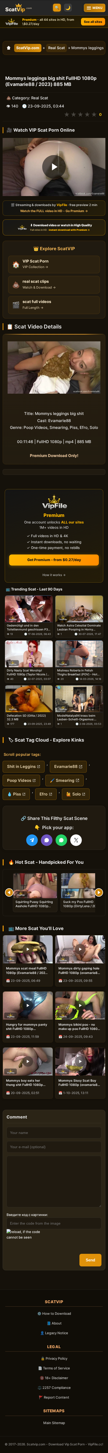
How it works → (54, 575)
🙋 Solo (73, 794)
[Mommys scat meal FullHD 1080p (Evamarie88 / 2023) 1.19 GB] (28, 949)
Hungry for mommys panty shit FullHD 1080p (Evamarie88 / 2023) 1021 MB (26, 1027)
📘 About (54, 1323)
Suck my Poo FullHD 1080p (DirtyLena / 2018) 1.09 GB (82, 906)
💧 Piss (14, 794)
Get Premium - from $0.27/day (54, 560)
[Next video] (99, 892)
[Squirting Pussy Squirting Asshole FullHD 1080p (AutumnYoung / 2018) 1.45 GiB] (35, 885)
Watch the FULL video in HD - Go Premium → (54, 211)
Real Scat (56, 47)
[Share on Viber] (46, 840)
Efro (43, 794)
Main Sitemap (54, 1423)
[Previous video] (9, 892)
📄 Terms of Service (54, 1368)
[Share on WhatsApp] (61, 840)
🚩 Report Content (54, 1397)
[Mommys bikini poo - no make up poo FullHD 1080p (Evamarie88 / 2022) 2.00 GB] (80, 1006)
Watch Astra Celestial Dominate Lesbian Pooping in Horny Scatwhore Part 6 (79, 627)
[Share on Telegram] (32, 840)
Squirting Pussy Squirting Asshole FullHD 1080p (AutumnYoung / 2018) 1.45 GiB (34, 908)
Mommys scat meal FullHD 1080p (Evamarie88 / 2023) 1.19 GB (27, 970)
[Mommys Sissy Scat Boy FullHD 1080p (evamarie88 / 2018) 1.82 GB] (80, 1062)
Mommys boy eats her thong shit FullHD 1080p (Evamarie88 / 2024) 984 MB (25, 1083)
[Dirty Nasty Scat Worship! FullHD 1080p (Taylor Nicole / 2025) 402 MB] (29, 653)
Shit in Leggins (21, 766)
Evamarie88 (66, 766)
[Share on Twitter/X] (76, 840)
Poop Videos (19, 780)
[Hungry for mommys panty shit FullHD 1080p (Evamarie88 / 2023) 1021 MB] (28, 1006)
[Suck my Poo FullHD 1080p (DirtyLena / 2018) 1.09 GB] (83, 885)
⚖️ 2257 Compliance (54, 1387)
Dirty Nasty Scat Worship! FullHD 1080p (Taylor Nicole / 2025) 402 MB (27, 672)
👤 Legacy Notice (54, 1333)
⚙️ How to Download (54, 1313)
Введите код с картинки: (27, 1215)
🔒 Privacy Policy (54, 1358)
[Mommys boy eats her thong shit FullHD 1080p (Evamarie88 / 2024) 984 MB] (28, 1062)
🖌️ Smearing (62, 780)
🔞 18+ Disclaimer (54, 1378)
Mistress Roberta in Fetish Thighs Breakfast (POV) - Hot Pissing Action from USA (77, 672)
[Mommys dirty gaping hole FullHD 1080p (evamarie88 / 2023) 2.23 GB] (80, 949)
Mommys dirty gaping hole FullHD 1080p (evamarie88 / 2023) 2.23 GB (80, 970)
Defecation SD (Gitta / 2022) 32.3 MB (26, 717)
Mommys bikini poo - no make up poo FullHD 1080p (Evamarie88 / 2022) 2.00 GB (79, 1027)
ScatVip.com (27, 47)
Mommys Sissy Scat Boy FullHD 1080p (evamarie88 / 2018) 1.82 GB (80, 1083)
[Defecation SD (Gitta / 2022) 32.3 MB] (29, 698)
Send (90, 1260)
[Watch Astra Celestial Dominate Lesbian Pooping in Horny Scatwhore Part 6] (79, 608)
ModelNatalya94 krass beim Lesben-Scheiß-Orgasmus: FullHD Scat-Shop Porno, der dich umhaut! (77, 717)
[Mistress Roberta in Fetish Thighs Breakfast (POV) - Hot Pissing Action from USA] (79, 653)
